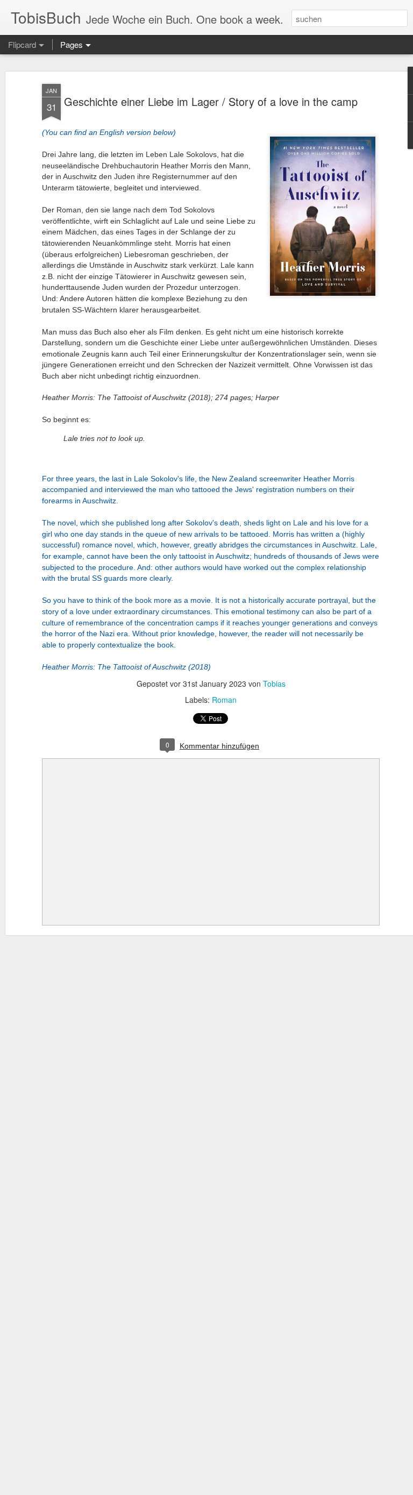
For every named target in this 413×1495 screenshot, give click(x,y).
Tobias (274, 683)
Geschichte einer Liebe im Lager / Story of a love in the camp (211, 101)
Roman (224, 699)
